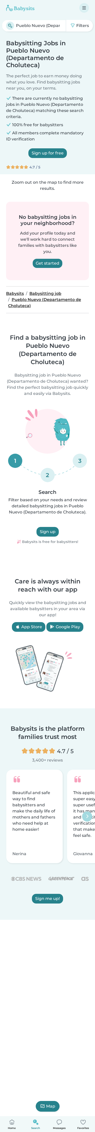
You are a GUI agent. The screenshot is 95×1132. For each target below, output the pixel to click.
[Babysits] (20, 8)
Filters (82, 25)
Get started (47, 263)
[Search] (10, 26)
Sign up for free (48, 153)
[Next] (87, 816)
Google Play (67, 626)
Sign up (47, 531)
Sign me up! (47, 898)
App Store (31, 626)
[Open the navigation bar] (84, 8)
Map (50, 1106)
